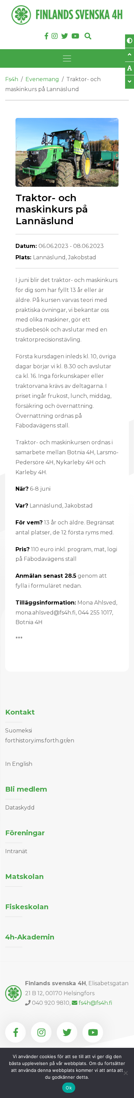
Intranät (16, 851)
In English (18, 764)
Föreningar (25, 833)
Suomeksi (18, 730)
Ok (69, 1087)
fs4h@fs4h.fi (95, 1003)
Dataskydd (20, 807)
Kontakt (20, 712)
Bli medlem (26, 789)
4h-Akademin (29, 937)
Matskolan (24, 876)
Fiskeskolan (26, 907)
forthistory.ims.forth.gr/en (39, 740)
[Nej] (125, 1072)
